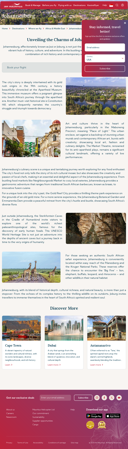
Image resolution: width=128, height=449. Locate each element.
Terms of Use (22, 443)
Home (5, 28)
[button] (111, 5)
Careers (10, 413)
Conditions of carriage (57, 443)
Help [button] (105, 5)
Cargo (35, 424)
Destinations (18, 28)
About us (10, 409)
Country (89, 56)
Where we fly (35, 28)
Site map (74, 443)
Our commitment (40, 413)
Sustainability (38, 417)
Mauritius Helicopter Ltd (43, 409)
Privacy (9, 443)
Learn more (53, 365)
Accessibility (38, 443)
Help (72, 409)
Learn (7, 365)
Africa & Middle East (55, 28)
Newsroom (11, 417)
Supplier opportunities (42, 421)
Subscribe (83, 397)
